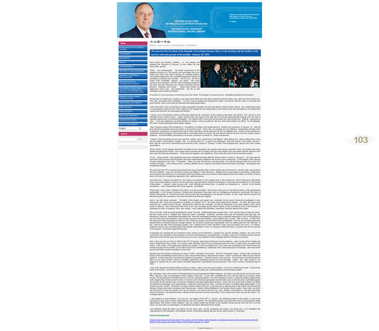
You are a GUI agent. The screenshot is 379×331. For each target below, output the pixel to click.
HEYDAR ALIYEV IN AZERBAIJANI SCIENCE (129, 83)
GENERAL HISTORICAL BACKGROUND (129, 76)
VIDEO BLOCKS (126, 111)
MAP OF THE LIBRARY (128, 124)
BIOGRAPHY (124, 58)
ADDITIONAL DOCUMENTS (130, 103)
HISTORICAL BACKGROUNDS (131, 71)
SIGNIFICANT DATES (128, 120)
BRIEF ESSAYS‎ (125, 107)
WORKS (122, 62)
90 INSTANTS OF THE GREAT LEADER (131, 48)
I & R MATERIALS (126, 67)
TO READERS (125, 54)
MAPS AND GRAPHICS (128, 116)
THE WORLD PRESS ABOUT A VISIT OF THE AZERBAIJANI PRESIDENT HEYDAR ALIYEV (131, 90)
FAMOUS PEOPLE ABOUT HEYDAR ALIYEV (130, 98)
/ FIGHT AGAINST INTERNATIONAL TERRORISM (176, 45)
